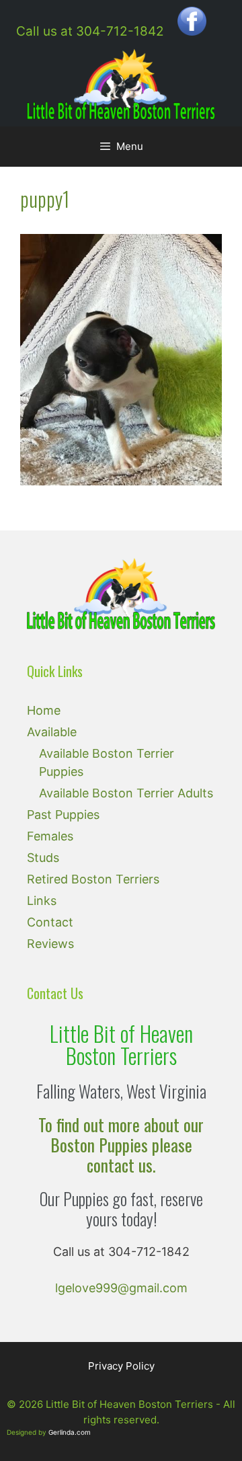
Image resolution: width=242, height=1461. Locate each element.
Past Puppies (63, 814)
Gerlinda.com (69, 1432)
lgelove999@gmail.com (121, 1288)
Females (50, 836)
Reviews (50, 944)
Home (44, 710)
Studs (43, 858)
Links (41, 901)
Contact (50, 922)
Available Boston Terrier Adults (126, 793)
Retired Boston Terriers (93, 879)
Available (52, 732)
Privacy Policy (121, 1365)
